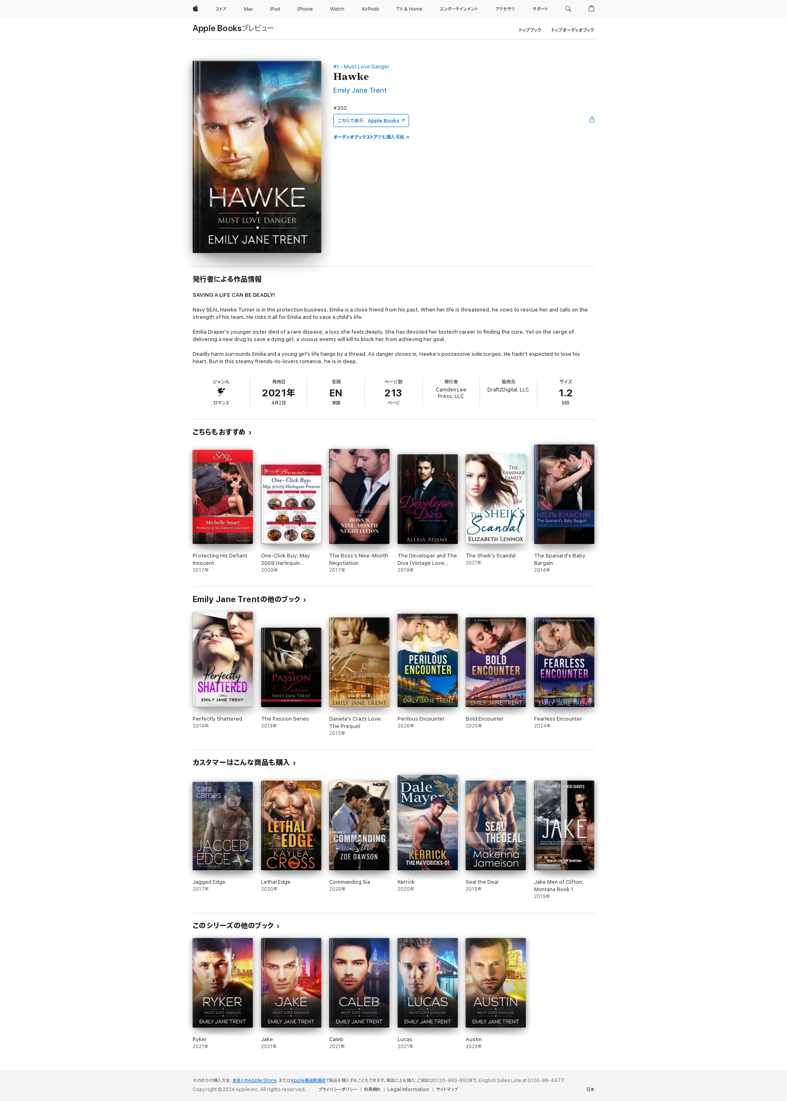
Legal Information (408, 1089)
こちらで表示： (368, 121)
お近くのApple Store (254, 1080)
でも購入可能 (368, 137)
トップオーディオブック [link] (572, 30)
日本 (590, 1089)
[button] (568, 9)
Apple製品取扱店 (308, 1080)
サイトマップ (447, 1089)
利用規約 (372, 1089)
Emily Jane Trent (360, 90)
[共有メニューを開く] (592, 120)
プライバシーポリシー (337, 1089)
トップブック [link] (530, 30)
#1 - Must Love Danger (361, 67)
